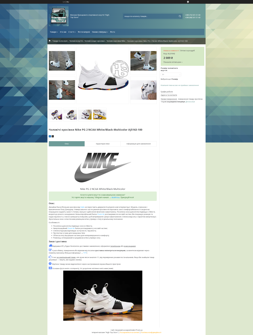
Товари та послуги (59, 41)
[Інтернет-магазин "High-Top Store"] (59, 16)
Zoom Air (100, 214)
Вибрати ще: (169, 79)
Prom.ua (139, 330)
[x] (53, 137)
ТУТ (85, 253)
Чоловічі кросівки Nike (116, 41)
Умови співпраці (99, 32)
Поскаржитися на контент (129, 332)
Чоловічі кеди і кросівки (95, 41)
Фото (112, 32)
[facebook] (50, 137)
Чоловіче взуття (76, 41)
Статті (71, 32)
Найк (82, 207)
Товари (53, 32)
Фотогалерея (84, 32)
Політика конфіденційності (151, 332)
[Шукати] (180, 16)
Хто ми (63, 32)
